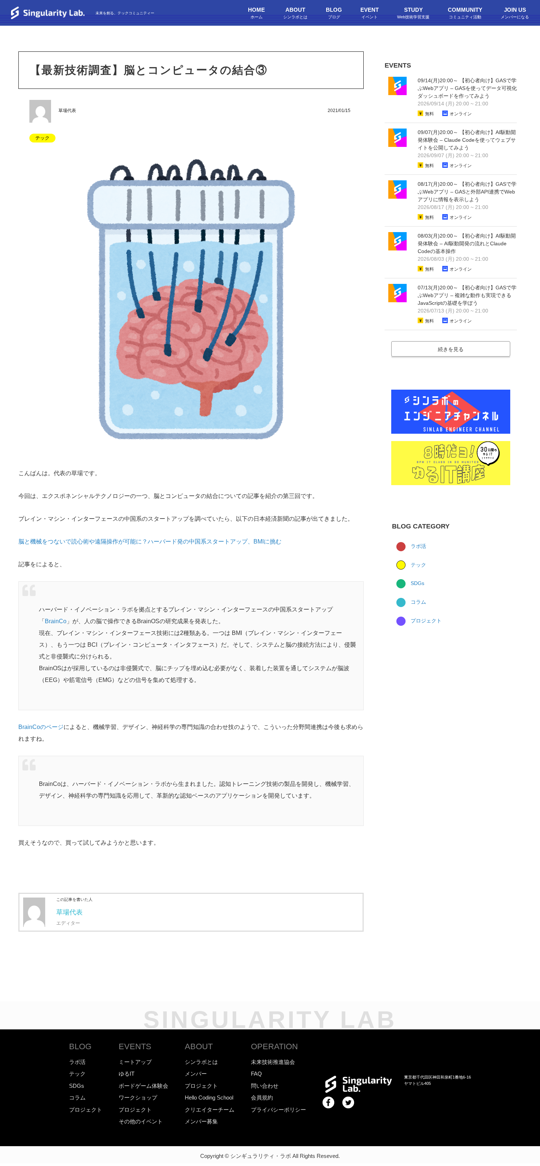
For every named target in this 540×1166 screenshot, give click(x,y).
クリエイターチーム (209, 1110)
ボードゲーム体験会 (143, 1086)
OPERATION (274, 1046)
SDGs (416, 583)
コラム (417, 602)
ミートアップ (135, 1062)
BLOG (80, 1046)
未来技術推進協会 (273, 1062)
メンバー (196, 1074)
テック (417, 565)
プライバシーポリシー (278, 1110)
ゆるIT (126, 1074)
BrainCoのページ (41, 727)
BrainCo (55, 621)
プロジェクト (425, 621)
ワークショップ (138, 1097)
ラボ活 (417, 546)
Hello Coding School (209, 1097)
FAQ (256, 1074)
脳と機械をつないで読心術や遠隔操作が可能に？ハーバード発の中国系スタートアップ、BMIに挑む (149, 541)
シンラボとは (201, 1062)
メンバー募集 (201, 1121)
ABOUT (199, 1046)
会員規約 (262, 1097)
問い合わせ (264, 1086)
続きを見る (451, 349)
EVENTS (135, 1046)
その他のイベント (141, 1121)
